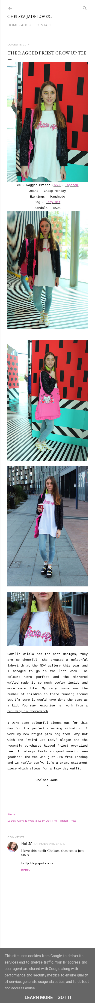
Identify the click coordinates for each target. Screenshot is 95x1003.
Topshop (71, 185)
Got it (64, 997)
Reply (25, 870)
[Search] (85, 7)
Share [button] (11, 814)
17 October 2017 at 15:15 (49, 844)
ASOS (57, 185)
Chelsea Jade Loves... (29, 16)
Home (12, 25)
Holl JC (26, 844)
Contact (44, 25)
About (27, 25)
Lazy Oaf (53, 202)
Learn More (39, 997)
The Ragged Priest (64, 820)
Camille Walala (27, 820)
